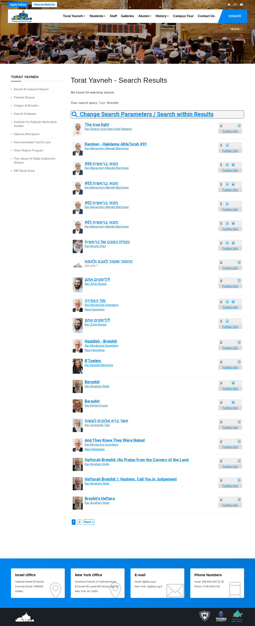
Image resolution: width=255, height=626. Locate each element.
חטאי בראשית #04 (101, 163)
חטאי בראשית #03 (101, 183)
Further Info (230, 131)
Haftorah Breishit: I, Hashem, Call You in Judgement (131, 479)
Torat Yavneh (73, 16)
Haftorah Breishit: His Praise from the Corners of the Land (136, 460)
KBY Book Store (24, 171)
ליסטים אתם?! (97, 279)
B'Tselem (93, 361)
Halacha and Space (26, 134)
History (161, 16)
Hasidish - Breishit (101, 341)
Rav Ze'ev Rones (96, 284)
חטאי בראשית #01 (101, 222)
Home (235, 29)
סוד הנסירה (95, 300)
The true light (97, 124)
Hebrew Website (44, 4)
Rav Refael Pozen (96, 405)
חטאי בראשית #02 (101, 202)
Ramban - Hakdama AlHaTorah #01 (116, 144)
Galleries (127, 16)
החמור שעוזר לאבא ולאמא (109, 261)
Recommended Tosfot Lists (32, 142)
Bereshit (92, 382)
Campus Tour (183, 16)
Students (96, 16)
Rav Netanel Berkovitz (99, 365)
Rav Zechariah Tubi (97, 425)
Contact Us (206, 16)
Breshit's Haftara (100, 498)
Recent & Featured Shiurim (31, 89)
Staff (113, 16)
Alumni (143, 16)
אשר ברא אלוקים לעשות (106, 421)
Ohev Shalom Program (28, 150)
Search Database (25, 114)
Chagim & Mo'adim (26, 105)
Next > (88, 522)
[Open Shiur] (239, 126)
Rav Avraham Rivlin (97, 386)
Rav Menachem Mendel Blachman (107, 148)
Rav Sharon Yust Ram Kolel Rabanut (108, 129)
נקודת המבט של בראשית (107, 242)
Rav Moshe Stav (95, 246)
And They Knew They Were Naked (115, 440)
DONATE (235, 16)
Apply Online (18, 4)
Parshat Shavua (24, 97)
